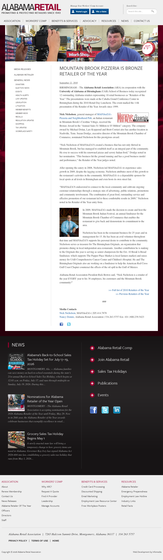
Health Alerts (22, 95)
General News (22, 80)
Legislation (21, 102)
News (125, 20)
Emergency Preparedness (134, 491)
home (55, 540)
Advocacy (89, 20)
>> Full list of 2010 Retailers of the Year (129, 290)
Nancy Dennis (67, 316)
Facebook (94, 409)
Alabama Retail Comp (115, 347)
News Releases (9, 501)
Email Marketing (89, 496)
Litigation (20, 105)
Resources (109, 20)
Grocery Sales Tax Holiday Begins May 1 (45, 436)
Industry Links (128, 501)
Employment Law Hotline (134, 496)
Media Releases (22, 69)
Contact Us (142, 20)
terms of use (39, 540)
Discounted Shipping (92, 491)
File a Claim (101, 11)
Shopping (20, 123)
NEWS (18, 344)
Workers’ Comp (36, 20)
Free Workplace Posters (94, 505)
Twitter (105, 409)
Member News (22, 113)
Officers (6, 510)
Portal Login (81, 11)
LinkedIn (117, 409)
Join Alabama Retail (113, 359)
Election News (22, 87)
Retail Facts (127, 505)
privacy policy (18, 540)
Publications (107, 383)
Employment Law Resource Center (99, 501)
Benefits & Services (65, 20)
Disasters (20, 84)
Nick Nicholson (67, 313)
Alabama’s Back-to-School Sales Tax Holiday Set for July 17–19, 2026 (49, 359)
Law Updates (21, 98)
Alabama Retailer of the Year (16, 505)
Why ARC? (47, 486)
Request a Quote (50, 491)
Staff (4, 520)
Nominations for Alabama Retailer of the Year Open (45, 398)
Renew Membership (12, 491)
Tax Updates (21, 127)
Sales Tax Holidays (112, 371)
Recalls (19, 116)
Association (12, 20)
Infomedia (157, 551)
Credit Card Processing (93, 486)
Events (19, 91)
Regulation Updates (25, 120)
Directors (6, 515)
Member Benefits (23, 109)
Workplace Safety (24, 131)
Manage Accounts (50, 505)
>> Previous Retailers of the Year (132, 293)
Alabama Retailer (24, 74)
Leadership (47, 501)
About (5, 486)
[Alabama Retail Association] (32, 9)
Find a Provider (49, 496)
